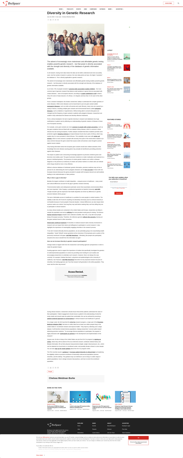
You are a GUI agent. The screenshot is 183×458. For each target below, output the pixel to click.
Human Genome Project (54, 214)
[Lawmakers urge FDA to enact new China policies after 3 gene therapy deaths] (127, 67)
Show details (39, 455)
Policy (109, 64)
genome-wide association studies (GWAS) (82, 89)
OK (138, 437)
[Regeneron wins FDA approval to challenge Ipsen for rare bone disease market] (102, 397)
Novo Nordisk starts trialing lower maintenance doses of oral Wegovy (114, 90)
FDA (108, 132)
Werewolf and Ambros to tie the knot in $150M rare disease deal (114, 80)
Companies (93, 9)
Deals (108, 77)
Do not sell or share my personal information (138, 442)
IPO (70, 404)
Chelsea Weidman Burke (68, 16)
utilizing (69, 212)
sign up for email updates (62, 348)
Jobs (85, 9)
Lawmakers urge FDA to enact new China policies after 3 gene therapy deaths (114, 68)
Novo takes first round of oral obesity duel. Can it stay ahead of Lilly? (114, 165)
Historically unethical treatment (56, 222)
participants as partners (67, 333)
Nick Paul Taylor (110, 92)
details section (85, 451)
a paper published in (88, 93)
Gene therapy (118, 404)
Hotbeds (102, 9)
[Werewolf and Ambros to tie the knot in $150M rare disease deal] (127, 80)
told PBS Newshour (72, 235)
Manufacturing (51, 404)
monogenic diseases (53, 106)
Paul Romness (110, 128)
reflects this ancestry (89, 217)
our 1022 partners (45, 437)
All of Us (72, 322)
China (108, 152)
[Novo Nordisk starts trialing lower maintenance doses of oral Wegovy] (127, 89)
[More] (63, 9)
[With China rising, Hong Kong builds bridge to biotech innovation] (127, 155)
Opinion (109, 123)
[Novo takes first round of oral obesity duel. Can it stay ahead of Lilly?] (127, 165)
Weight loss (110, 87)
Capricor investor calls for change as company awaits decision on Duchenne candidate (114, 58)
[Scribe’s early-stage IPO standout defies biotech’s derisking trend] (80, 397)
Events (78, 9)
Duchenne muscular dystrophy (112, 54)
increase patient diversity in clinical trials (82, 352)
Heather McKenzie (110, 60)
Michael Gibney (110, 82)
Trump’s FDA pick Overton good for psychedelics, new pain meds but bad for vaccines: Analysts (114, 136)
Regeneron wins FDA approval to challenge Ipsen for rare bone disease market (101, 407)
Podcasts (70, 9)
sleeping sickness (63, 134)
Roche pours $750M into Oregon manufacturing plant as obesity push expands (56, 407)
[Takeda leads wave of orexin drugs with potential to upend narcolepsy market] (127, 145)
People (50, 371)
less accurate (89, 169)
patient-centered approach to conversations (60, 318)
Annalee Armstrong (111, 158)
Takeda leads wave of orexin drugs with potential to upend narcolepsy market (114, 145)
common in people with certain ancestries (85, 127)
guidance (65, 352)
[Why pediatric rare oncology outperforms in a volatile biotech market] (127, 126)
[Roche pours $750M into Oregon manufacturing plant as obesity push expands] (57, 397)
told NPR (97, 189)
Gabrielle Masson (110, 70)
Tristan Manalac (110, 168)
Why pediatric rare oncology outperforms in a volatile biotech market (114, 126)
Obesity (109, 162)
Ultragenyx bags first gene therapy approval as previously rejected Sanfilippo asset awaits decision (123, 407)
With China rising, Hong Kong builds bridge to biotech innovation (114, 155)
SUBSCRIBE (168, 3)
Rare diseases (96, 404)
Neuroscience (111, 142)
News (61, 9)
